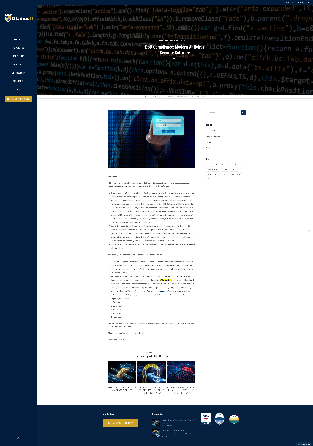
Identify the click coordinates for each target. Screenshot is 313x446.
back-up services (219, 165)
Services (209, 148)
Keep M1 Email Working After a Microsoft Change (179, 421)
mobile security (213, 169)
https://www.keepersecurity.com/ (154, 291)
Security (187, 41)
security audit (212, 174)
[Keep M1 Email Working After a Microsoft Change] (156, 422)
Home (287, 3)
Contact (300, 3)
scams (225, 169)
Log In (307, 3)
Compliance (163, 41)
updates (224, 174)
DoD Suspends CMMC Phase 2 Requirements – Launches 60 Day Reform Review (179, 432)
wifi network (236, 174)
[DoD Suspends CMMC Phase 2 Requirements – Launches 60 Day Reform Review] (156, 433)
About (293, 3)
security (234, 169)
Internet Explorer (235, 165)
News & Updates (176, 41)
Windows (211, 179)
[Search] (18, 438)
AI (208, 165)
